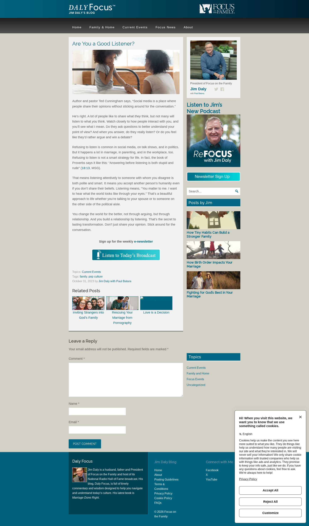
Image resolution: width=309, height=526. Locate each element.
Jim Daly (92, 9)
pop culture (96, 276)
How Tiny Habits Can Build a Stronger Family (208, 234)
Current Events (91, 271)
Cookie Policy (163, 498)
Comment (77, 358)
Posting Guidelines (166, 479)
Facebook (212, 470)
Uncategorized (196, 384)
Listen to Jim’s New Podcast (204, 108)
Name (74, 403)
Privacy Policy (163, 493)
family (83, 276)
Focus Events (195, 379)
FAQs (157, 502)
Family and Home (198, 373)
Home (158, 470)
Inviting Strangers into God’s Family (88, 315)
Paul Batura (199, 93)
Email (74, 422)
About (158, 474)
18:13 (86, 168)
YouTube (211, 479)
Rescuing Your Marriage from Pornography (122, 318)
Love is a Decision (156, 312)
